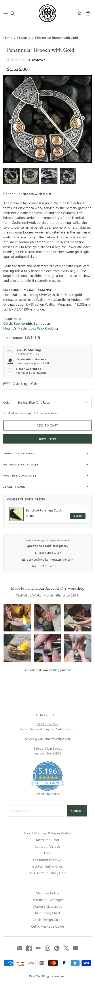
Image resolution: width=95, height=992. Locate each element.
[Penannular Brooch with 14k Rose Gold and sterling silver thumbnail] (49, 176)
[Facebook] (29, 948)
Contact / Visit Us (47, 846)
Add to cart (47, 425)
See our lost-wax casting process (47, 670)
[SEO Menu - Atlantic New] (5, 13)
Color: (7, 402)
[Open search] (12, 13)
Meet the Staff (47, 840)
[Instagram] (47, 948)
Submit (77, 811)
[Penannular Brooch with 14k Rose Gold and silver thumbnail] (11, 176)
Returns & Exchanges (48, 900)
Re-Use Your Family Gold (47, 873)
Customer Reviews (47, 860)
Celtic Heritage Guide (47, 926)
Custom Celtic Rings (47, 866)
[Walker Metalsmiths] (47, 13)
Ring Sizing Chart (47, 913)
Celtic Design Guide (48, 920)
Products (23, 38)
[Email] (19, 948)
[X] (66, 948)
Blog (47, 853)
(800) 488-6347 (48, 724)
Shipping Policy (47, 893)
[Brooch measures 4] (68, 176)
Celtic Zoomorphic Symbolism (27, 323)
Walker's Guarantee (47, 906)
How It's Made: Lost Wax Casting (30, 328)
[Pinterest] (56, 948)
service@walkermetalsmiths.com (48, 739)
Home (7, 38)
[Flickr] (38, 948)
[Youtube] (75, 948)
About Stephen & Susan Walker (47, 833)
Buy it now (47, 439)
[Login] (79, 13)
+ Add (78, 516)
